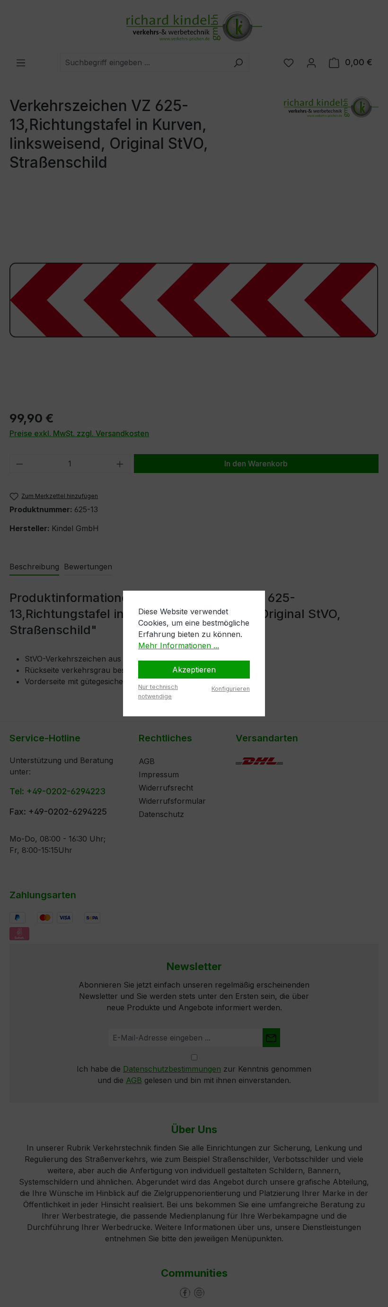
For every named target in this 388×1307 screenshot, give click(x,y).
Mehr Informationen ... (178, 645)
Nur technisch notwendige (158, 691)
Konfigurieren (231, 688)
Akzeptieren (194, 669)
